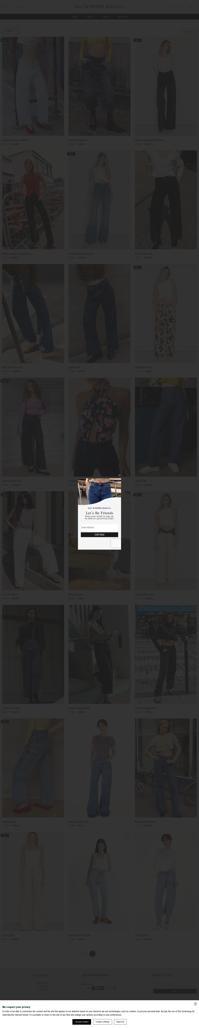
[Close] (119, 475)
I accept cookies (82, 1022)
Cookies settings (103, 1022)
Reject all (120, 1022)
